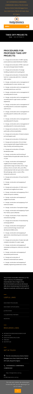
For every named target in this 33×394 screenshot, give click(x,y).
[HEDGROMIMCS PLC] (16, 20)
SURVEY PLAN (7, 335)
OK (17, 390)
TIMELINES (6, 339)
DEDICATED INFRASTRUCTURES (12, 337)
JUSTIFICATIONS (8, 311)
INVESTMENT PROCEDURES (11, 303)
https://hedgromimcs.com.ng (13, 373)
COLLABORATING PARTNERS (11, 314)
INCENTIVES (7, 318)
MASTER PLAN (7, 342)
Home (10, 37)
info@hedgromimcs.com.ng (11, 377)
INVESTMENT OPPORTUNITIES (11, 307)
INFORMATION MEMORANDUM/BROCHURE (15, 333)
